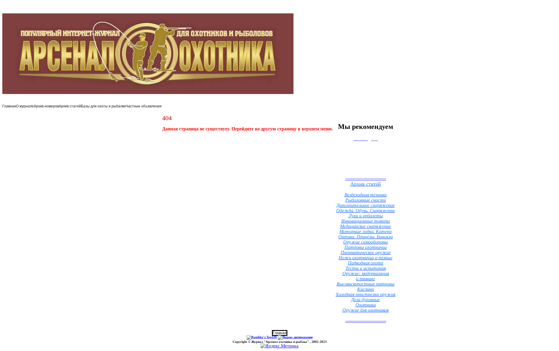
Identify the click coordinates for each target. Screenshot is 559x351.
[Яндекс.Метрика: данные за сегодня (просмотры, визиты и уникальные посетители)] (279, 346)
